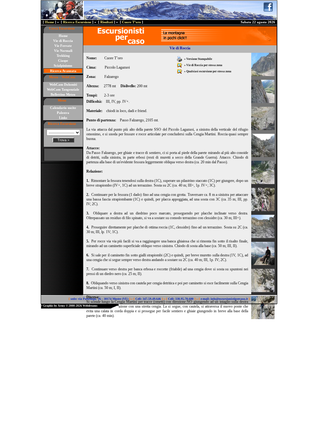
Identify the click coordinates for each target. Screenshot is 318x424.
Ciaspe (63, 60)
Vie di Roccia (63, 41)
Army (61, 305)
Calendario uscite (63, 108)
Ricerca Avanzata (63, 71)
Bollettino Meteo (63, 94)
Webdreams (90, 305)
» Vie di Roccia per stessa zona (203, 65)
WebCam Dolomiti (63, 84)
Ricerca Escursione (77, 22)
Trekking (63, 55)
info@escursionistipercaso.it (229, 298)
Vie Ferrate (63, 45)
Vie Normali (63, 50)
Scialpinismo (63, 65)
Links (63, 118)
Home (49, 22)
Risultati (106, 22)
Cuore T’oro (131, 22)
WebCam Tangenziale (63, 89)
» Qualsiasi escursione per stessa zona (207, 71)
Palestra (63, 113)
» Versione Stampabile (198, 59)
